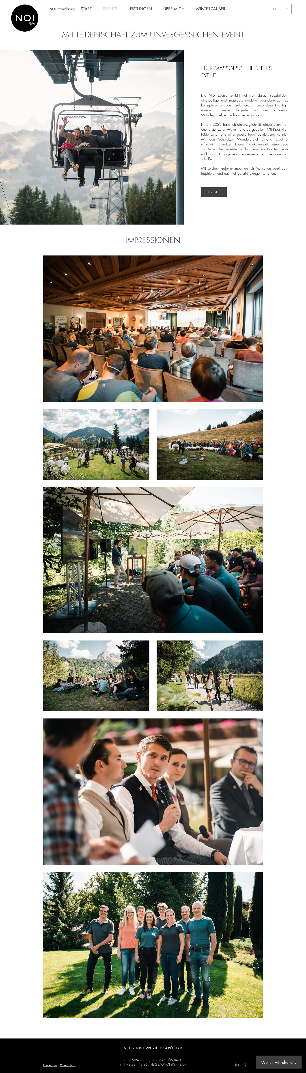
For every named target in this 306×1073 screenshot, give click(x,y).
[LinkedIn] (237, 1064)
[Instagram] (245, 1064)
